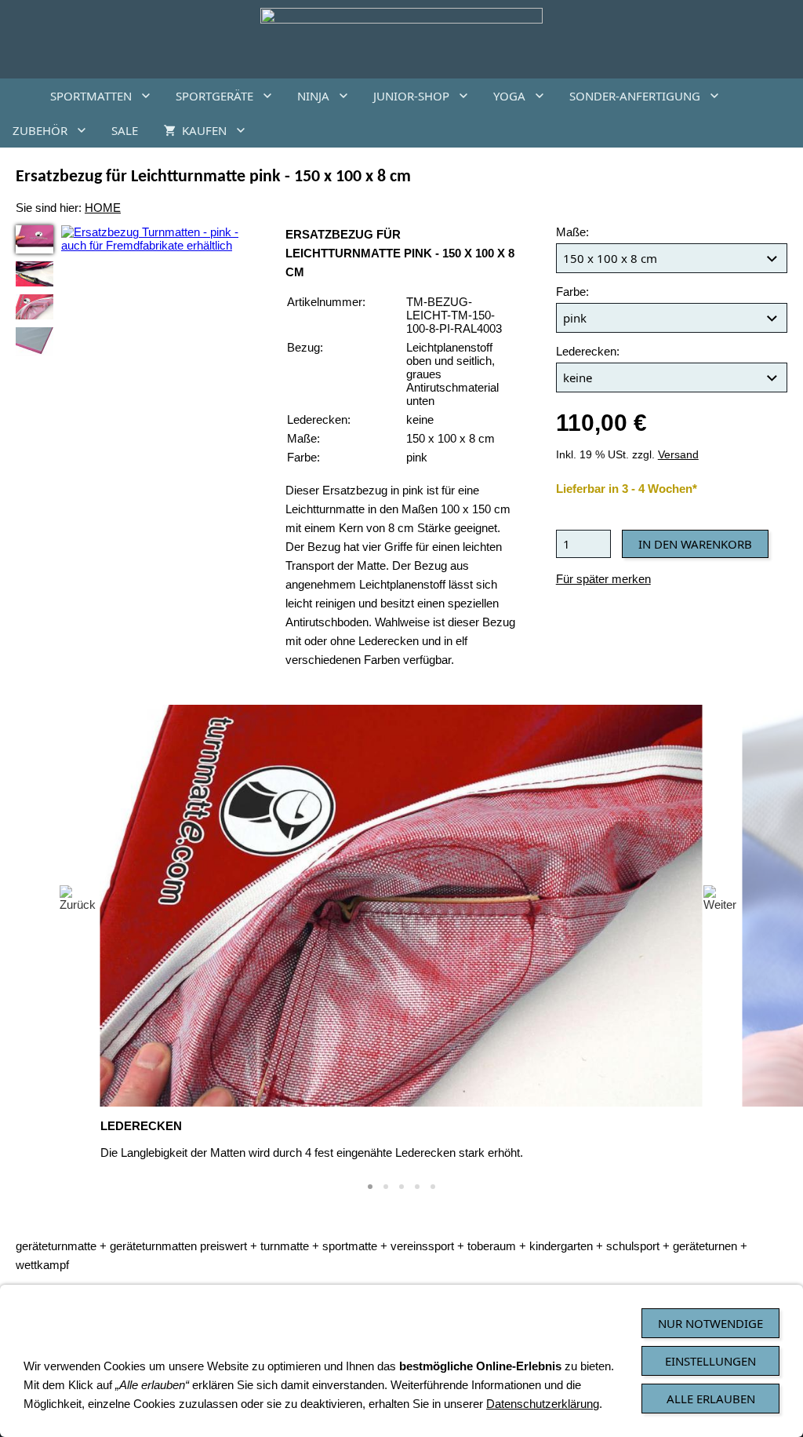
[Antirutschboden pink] (34, 341)
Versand (678, 455)
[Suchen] (784, 130)
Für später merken (603, 578)
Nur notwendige (710, 1323)
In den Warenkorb (695, 544)
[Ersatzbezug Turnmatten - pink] (34, 239)
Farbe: (572, 291)
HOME (103, 207)
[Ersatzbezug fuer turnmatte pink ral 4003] (34, 273)
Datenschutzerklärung (542, 1403)
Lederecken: (588, 351)
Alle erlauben (711, 1398)
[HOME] (19, 95)
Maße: (572, 232)
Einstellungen (710, 1361)
